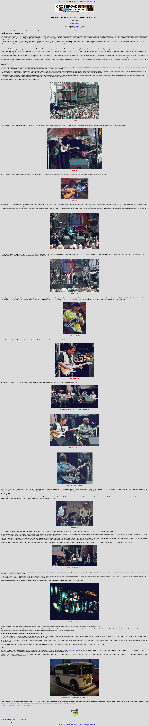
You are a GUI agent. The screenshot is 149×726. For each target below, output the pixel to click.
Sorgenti (81, 1)
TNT (55, 1)
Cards (121, 701)
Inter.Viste (92, 1)
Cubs (124, 701)
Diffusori (76, 1)
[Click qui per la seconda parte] (23, 705)
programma (16, 67)
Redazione (59, 1)
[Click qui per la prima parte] (8, 705)
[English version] (74, 23)
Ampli (71, 1)
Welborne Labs (84, 49)
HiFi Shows (66, 1)
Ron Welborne (76, 650)
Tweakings (86, 1)
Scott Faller (76, 26)
